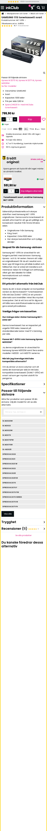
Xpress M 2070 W (9, 80)
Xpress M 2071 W (26, 80)
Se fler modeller (9, 86)
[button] (23, 2)
